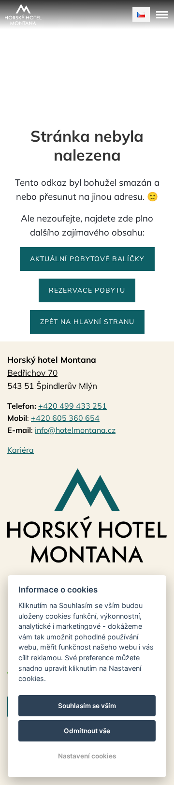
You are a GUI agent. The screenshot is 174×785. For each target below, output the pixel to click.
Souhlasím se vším (87, 706)
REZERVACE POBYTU (87, 290)
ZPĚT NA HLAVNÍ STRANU (87, 321)
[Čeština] (141, 14)
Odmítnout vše (87, 731)
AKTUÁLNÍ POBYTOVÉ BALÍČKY (87, 258)
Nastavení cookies (87, 756)
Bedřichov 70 (32, 373)
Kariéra (20, 450)
